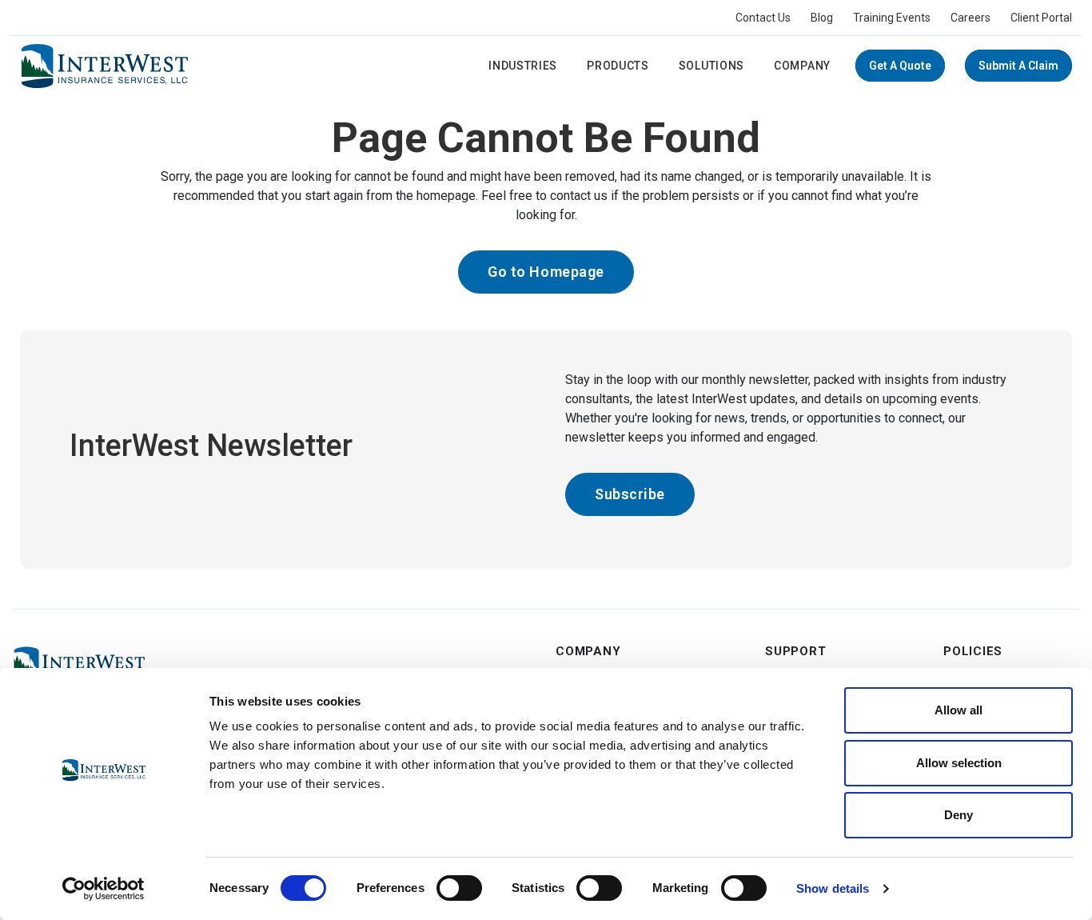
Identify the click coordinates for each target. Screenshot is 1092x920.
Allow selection (959, 763)
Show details (832, 888)
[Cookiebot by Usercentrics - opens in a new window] (103, 889)
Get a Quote (900, 65)
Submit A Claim (1018, 65)
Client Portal (1041, 17)
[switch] (459, 888)
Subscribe (630, 494)
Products (618, 65)
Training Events (892, 17)
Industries (522, 65)
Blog (822, 17)
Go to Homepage (546, 271)
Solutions (711, 65)
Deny (958, 815)
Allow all (958, 710)
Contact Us (763, 17)
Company (802, 65)
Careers (970, 17)
